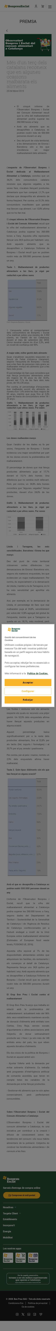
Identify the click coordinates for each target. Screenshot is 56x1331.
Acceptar (28, 682)
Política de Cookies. (37, 673)
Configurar (28, 691)
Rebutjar (28, 700)
